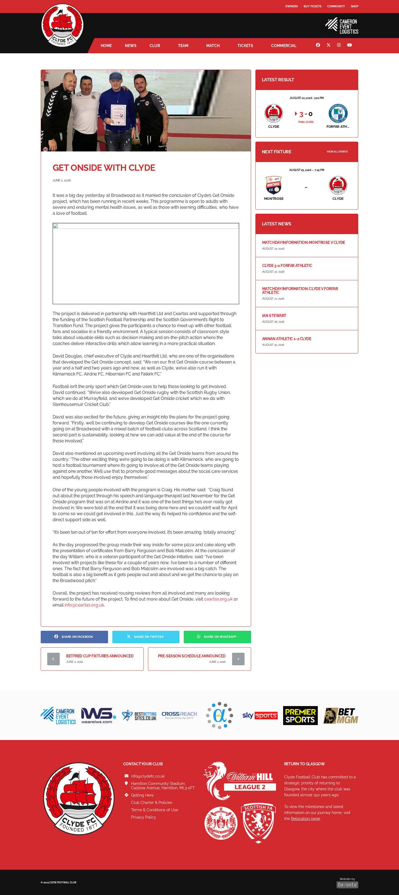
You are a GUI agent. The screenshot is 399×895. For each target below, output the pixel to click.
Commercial (283, 45)
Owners (291, 6)
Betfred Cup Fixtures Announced (99, 656)
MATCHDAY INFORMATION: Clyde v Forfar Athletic (300, 291)
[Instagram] (339, 46)
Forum (291, 17)
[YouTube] (350, 46)
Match (213, 45)
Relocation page (305, 818)
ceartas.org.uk (219, 599)
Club (155, 45)
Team (183, 45)
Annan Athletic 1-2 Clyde (286, 339)
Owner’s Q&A (295, 21)
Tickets (245, 45)
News (131, 45)
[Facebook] (318, 46)
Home (106, 45)
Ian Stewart (274, 315)
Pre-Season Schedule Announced (192, 656)
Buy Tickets (312, 6)
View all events (337, 151)
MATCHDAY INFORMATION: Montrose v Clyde (303, 242)
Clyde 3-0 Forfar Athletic (287, 265)
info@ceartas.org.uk (84, 605)
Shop (354, 6)
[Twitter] (329, 46)
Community (336, 6)
